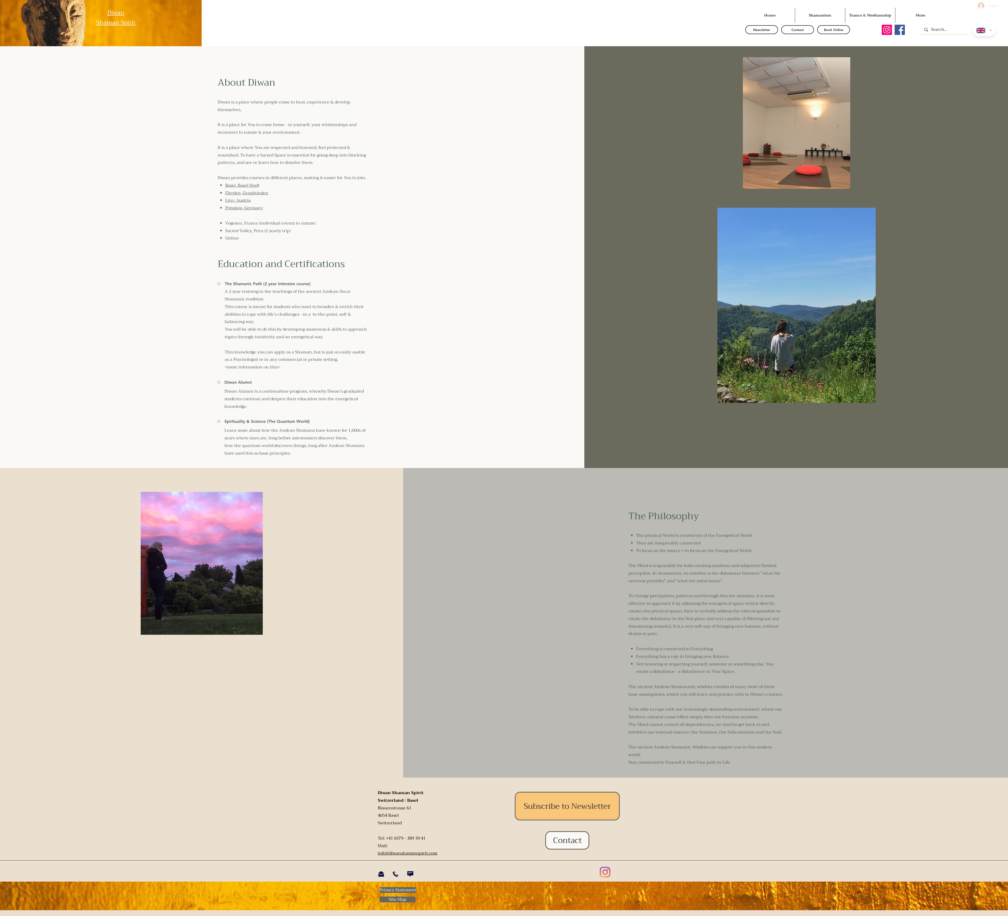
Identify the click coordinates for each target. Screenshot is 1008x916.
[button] (761, 29)
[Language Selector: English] (984, 30)
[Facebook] (900, 30)
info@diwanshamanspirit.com (407, 853)
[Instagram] (887, 30)
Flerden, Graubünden (246, 193)
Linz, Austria (238, 200)
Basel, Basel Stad (241, 185)
